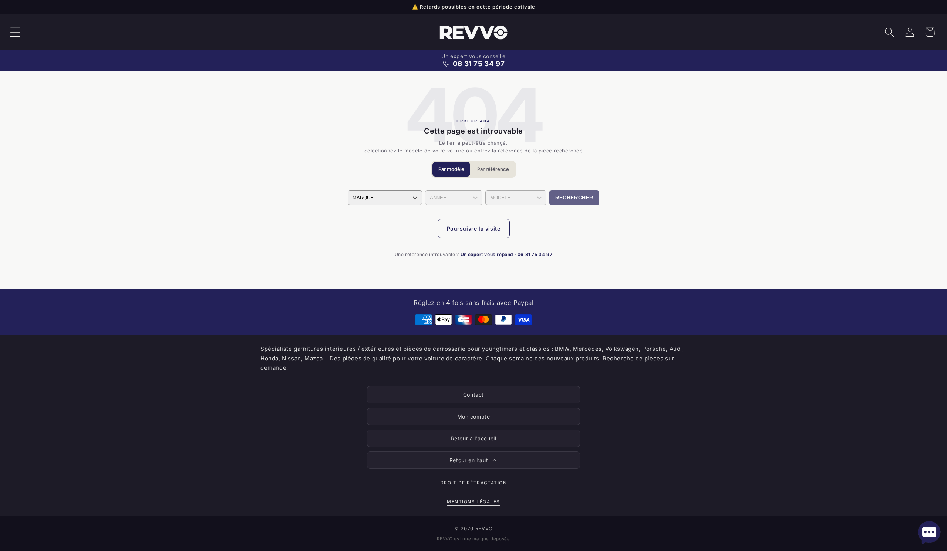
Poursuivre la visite (474, 228)
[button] (15, 32)
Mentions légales (473, 501)
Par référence (493, 169)
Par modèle (451, 169)
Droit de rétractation (473, 483)
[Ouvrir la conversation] (929, 532)
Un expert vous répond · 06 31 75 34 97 (507, 254)
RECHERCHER (574, 198)
